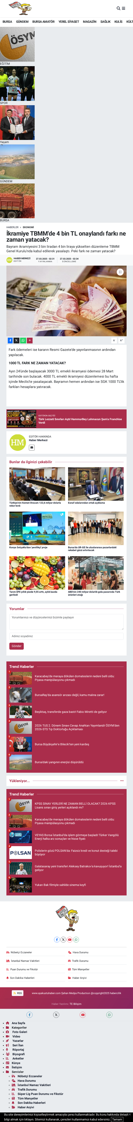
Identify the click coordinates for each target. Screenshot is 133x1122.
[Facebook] (57, 939)
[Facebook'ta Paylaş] (10, 340)
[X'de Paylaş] (16, 340)
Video (16, 1036)
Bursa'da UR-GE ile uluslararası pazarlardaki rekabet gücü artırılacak (92, 549)
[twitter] (56, 1015)
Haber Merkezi (38, 440)
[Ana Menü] (123, 8)
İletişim (17, 1067)
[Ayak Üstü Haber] (19, 8)
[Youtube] (70, 939)
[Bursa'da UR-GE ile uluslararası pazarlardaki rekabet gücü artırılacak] (96, 528)
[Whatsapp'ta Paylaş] (23, 340)
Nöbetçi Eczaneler (21, 952)
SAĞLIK (105, 21)
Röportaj (18, 1049)
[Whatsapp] (76, 939)
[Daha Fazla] (30, 340)
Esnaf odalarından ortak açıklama (86, 502)
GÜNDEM (22, 21)
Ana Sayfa (18, 1023)
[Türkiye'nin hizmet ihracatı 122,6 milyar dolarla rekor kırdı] (37, 483)
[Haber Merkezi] (17, 442)
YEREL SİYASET (69, 21)
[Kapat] (131, 1114)
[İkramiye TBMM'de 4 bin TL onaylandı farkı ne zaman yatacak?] (66, 301)
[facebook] (29, 1015)
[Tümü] (122, 780)
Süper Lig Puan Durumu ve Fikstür (40, 1094)
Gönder (16, 646)
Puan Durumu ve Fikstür (24, 969)
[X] (63, 939)
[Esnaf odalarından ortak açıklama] (96, 483)
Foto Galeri (19, 1032)
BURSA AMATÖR (43, 21)
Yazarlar (17, 1040)
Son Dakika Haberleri (22, 977)
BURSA (7, 21)
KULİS (118, 21)
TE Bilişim (75, 1004)
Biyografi (18, 1054)
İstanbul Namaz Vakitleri (25, 960)
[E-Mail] (32, 448)
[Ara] (118, 8)
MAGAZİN (89, 21)
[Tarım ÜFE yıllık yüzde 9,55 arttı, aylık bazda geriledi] (37, 572)
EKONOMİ (28, 227)
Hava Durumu (80, 952)
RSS (19, 993)
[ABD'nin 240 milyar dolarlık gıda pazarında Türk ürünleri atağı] (96, 572)
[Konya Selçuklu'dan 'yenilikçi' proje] (37, 528)
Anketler (18, 1058)
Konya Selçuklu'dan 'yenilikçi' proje (28, 547)
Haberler (12, 227)
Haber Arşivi (79, 977)
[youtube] (83, 1015)
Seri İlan (17, 1045)
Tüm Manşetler (80, 969)
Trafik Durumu (80, 960)
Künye (16, 1063)
